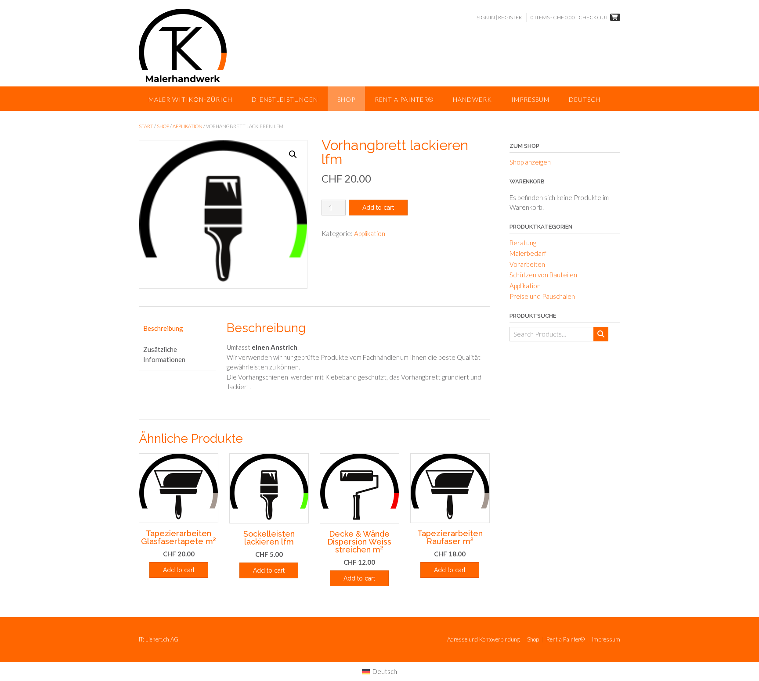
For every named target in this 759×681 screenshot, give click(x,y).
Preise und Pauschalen (542, 296)
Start (146, 126)
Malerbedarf (528, 253)
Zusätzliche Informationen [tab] (164, 354)
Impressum (530, 99)
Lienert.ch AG (161, 639)
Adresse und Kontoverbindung (483, 639)
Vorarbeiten (527, 264)
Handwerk (472, 99)
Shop (346, 99)
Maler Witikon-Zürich (190, 99)
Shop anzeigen (530, 162)
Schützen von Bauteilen (543, 275)
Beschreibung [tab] (163, 328)
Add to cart (378, 207)
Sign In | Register (499, 17)
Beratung (523, 243)
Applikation (187, 126)
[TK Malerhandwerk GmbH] (183, 45)
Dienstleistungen (285, 99)
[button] (293, 154)
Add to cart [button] (179, 569)
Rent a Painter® (404, 99)
